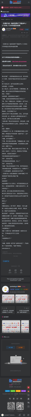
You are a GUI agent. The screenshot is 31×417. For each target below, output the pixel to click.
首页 (3, 19)
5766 (13, 289)
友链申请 (8, 391)
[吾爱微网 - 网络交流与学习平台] (15, 380)
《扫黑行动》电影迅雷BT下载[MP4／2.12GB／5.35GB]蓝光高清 (14, 24)
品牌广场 (8, 19)
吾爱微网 (16, 393)
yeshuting (8, 28)
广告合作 (18, 391)
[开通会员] (28, 391)
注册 (21, 347)
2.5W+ (17, 289)
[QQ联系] (28, 399)
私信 (27, 29)
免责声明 (13, 391)
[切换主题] (28, 406)
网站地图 (23, 391)
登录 (11, 347)
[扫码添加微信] (28, 402)
